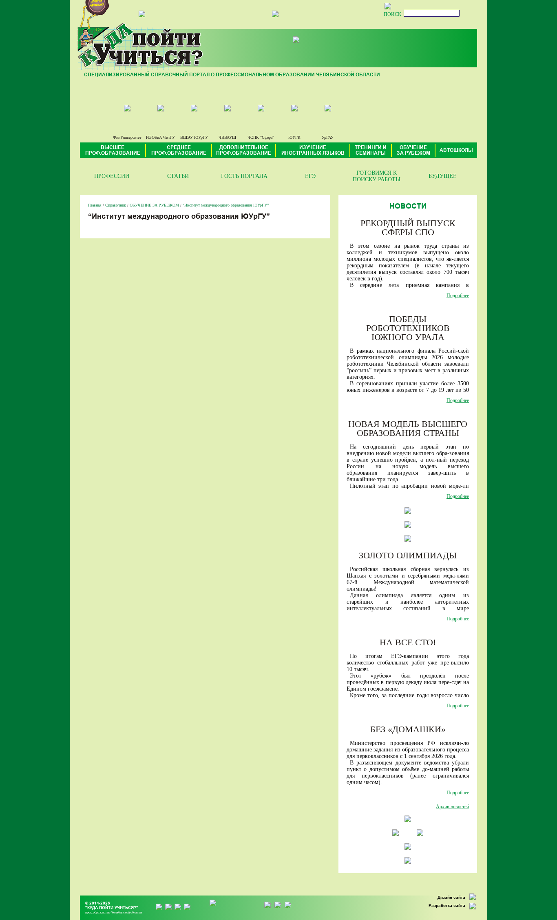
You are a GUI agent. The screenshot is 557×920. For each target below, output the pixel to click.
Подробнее (457, 295)
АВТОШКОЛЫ (456, 150)
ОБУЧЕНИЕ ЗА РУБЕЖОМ (413, 150)
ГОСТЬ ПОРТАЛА (244, 176)
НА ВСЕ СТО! (408, 642)
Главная (95, 205)
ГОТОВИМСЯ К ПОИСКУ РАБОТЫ (376, 176)
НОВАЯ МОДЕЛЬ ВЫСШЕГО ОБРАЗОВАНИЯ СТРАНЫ (407, 428)
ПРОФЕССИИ (111, 176)
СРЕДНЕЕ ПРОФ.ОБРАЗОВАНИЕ (178, 150)
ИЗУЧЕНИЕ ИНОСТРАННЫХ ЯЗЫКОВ (313, 150)
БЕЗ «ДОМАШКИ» (408, 729)
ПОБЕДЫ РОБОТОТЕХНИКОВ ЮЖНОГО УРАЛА (408, 328)
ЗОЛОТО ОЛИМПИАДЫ (408, 555)
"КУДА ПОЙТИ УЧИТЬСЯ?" (111, 908)
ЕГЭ (310, 176)
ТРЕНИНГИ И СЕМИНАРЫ (371, 150)
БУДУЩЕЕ (443, 176)
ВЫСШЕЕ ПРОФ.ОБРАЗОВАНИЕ (112, 150)
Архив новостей (452, 806)
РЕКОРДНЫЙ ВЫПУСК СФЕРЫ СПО (407, 227)
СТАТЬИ (178, 176)
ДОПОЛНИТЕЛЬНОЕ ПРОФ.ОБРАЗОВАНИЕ (243, 150)
